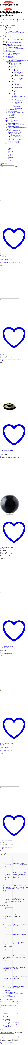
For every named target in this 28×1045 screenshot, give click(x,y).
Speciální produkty (13, 111)
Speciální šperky (18, 101)
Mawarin (10, 151)
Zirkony (16, 104)
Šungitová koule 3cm (6, 848)
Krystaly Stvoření (19, 74)
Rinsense (10, 157)
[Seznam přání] (0, 224)
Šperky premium (18, 102)
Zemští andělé (15, 66)
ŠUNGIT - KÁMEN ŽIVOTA (11, 19)
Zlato (12, 115)
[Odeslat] (3, 1015)
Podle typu (11, 68)
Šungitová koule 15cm (6, 556)
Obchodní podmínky (13, 31)
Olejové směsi (18, 80)
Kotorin (10, 150)
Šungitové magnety (13, 141)
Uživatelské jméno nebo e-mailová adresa (12, 1032)
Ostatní (16, 90)
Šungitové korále (15, 133)
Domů (1, 19)
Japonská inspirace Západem (16, 45)
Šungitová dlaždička (13, 123)
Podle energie (11, 57)
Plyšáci (13, 81)
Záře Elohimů (14, 65)
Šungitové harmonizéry (14, 130)
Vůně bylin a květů (13, 54)
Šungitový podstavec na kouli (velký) (10, 262)
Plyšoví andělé (18, 83)
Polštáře (16, 84)
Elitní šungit (11, 121)
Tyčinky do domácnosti (14, 53)
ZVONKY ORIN (8, 144)
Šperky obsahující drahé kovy (16, 112)
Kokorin (10, 148)
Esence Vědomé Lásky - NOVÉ (19, 60)
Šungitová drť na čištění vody (16, 124)
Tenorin (10, 160)
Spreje (13, 105)
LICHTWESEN (8, 56)
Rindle (9, 156)
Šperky (13, 93)
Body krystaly (18, 71)
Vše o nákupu (9, 30)
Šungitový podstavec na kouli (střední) (10, 360)
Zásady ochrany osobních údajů (16, 32)
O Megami (7, 990)
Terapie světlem (18, 92)
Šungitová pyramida (13, 126)
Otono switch (11, 154)
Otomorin (10, 153)
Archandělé (14, 59)
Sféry (15, 99)
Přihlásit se (15, 1040)
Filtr (16, 166)
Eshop (6, 1016)
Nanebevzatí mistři (16, 62)
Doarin (9, 145)
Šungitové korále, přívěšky (15, 132)
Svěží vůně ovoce (13, 51)
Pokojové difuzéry (13, 47)
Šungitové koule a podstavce (16, 139)
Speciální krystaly (19, 75)
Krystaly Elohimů (18, 72)
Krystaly (13, 69)
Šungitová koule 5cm (6, 750)
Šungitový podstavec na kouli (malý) (10, 457)
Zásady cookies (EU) (10, 996)
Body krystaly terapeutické (17, 88)
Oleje (12, 77)
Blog (6, 27)
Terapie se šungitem (13, 142)
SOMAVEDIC (8, 118)
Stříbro (13, 114)
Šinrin (9, 159)
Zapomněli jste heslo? (6, 1043)
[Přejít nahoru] (0, 1009)
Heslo (2, 1037)
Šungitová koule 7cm (6, 653)
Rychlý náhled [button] (4, 255)
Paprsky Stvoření (16, 63)
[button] (4, 43)
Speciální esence (12, 109)
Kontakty (7, 34)
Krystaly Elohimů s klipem (21, 95)
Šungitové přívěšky (16, 135)
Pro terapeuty (15, 86)
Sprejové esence (18, 108)
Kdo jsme (7, 1019)
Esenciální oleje (18, 78)
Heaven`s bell (11, 147)
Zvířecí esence (12, 117)
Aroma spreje (17, 106)
